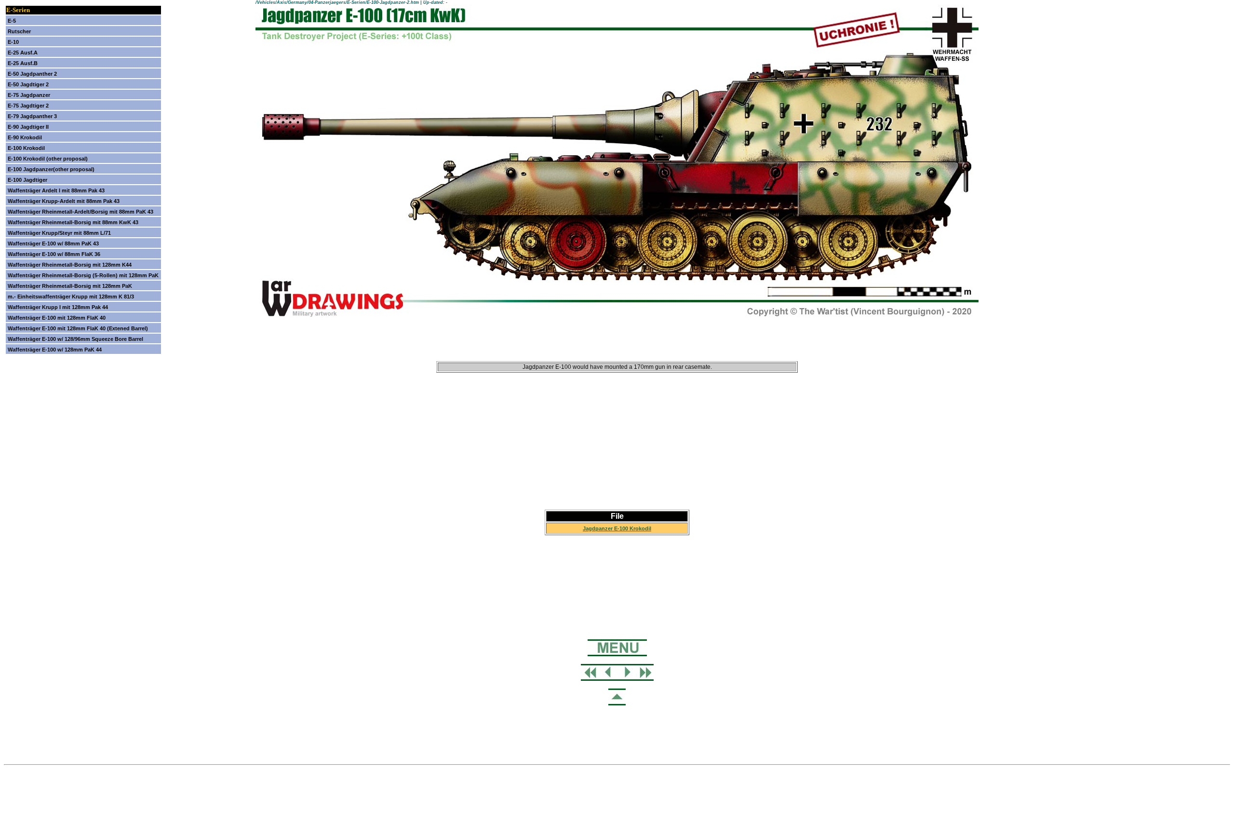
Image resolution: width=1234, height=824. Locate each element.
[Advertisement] (617, 449)
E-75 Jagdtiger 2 (28, 105)
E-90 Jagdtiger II (28, 127)
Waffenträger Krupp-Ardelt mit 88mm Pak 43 (64, 201)
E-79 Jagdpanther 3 (32, 116)
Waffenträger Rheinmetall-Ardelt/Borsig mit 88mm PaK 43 (80, 212)
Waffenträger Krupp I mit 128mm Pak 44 (58, 307)
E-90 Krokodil (25, 137)
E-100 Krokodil (26, 148)
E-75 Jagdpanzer (29, 95)
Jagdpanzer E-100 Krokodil (617, 528)
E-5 (12, 21)
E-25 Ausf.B (23, 63)
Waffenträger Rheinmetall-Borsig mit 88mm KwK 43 (73, 222)
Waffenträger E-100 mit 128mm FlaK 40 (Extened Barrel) (78, 328)
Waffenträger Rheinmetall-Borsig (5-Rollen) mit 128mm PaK (83, 275)
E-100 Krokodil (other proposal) (48, 159)
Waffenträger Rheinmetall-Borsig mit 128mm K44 (70, 265)
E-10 (13, 42)
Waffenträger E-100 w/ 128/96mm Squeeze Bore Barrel (75, 339)
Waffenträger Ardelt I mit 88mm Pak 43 (56, 190)
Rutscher (19, 31)
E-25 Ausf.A (23, 52)
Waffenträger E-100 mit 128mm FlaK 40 (57, 318)
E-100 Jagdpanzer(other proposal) (51, 169)
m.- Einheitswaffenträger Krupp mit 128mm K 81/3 (71, 296)
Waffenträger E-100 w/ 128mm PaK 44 (55, 349)
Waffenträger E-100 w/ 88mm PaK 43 (53, 243)
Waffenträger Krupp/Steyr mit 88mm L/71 (59, 233)
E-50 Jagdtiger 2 (28, 84)
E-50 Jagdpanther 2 (32, 74)
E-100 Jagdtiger (27, 180)
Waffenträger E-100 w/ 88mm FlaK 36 (54, 254)
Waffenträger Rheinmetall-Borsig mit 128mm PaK (70, 286)
